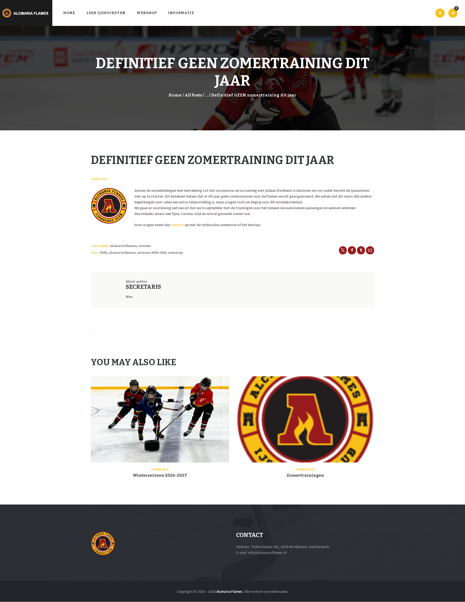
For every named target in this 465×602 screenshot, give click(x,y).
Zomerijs (175, 252)
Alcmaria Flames (123, 246)
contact (177, 225)
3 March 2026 (305, 469)
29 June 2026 (160, 469)
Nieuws (145, 246)
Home (175, 95)
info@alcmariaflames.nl (267, 552)
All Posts (193, 95)
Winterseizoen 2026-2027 (160, 475)
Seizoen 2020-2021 (151, 252)
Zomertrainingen (305, 475)
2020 (103, 252)
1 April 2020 (99, 179)
